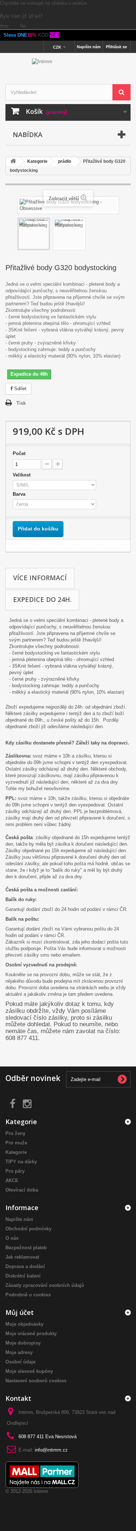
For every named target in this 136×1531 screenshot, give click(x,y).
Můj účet (19, 1312)
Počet (19, 453)
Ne (23, 26)
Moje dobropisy (23, 1343)
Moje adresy (19, 1352)
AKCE (11, 1180)
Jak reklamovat (22, 1257)
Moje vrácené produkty (31, 1333)
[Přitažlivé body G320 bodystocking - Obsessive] (34, 234)
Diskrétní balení (23, 1276)
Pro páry (15, 1171)
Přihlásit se (116, 47)
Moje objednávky (24, 1324)
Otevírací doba (21, 1190)
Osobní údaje (20, 1362)
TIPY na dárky (21, 1161)
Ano (5, 26)
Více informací (40, 577)
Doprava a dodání (25, 1266)
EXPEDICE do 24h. (42, 599)
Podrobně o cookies (28, 1294)
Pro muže (16, 1143)
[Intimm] (68, 69)
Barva (20, 494)
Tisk (21, 403)
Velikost (23, 475)
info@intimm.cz (51, 1450)
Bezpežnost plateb (26, 1247)
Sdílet (19, 388)
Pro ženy (15, 1133)
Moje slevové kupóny (29, 1371)
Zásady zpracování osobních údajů (44, 1285)
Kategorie (16, 1152)
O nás (11, 1238)
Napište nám (89, 47)
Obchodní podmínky (28, 1228)
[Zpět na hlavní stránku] (13, 161)
